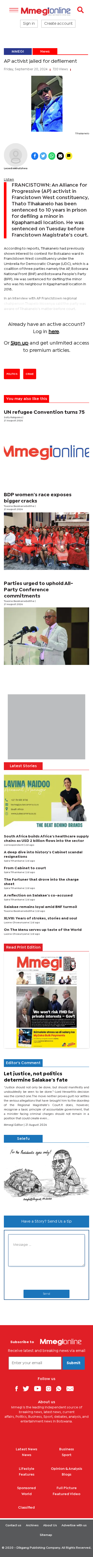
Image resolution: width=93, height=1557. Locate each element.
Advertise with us (74, 1525)
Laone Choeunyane (17, 923)
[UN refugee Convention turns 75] (46, 452)
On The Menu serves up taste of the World (43, 929)
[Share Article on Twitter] (43, 156)
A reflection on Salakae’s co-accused (38, 895)
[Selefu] (46, 1177)
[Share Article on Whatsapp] (51, 156)
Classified (26, 1507)
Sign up (19, 343)
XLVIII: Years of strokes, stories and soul (40, 918)
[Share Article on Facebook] (34, 156)
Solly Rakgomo (13, 417)
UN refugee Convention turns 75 (44, 412)
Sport (67, 1455)
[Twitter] (28, 1388)
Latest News (26, 1449)
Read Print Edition (23, 947)
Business (66, 1449)
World (26, 1494)
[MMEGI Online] (46, 11)
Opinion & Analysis (66, 1468)
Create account (58, 23)
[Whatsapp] (60, 1388)
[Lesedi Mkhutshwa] (15, 155)
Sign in (29, 23)
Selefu (23, 1138)
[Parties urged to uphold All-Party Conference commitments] (46, 636)
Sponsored (26, 1488)
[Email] (72, 1388)
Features (26, 1474)
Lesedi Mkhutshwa (15, 168)
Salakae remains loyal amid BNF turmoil (40, 906)
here (54, 331)
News (45, 51)
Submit (74, 1363)
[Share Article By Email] (60, 156)
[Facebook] (18, 1388)
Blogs (66, 1474)
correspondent (14, 845)
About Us (50, 1525)
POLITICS (11, 374)
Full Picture (67, 1488)
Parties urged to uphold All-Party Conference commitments (38, 589)
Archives (32, 1525)
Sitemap (46, 1535)
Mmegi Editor (14, 1125)
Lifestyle (26, 1468)
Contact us (13, 1525)
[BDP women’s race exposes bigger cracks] (46, 541)
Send (46, 1294)
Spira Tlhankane (14, 861)
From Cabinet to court (25, 868)
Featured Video (66, 1494)
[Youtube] (39, 1388)
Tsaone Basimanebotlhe (19, 506)
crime (30, 374)
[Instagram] (50, 1388)
